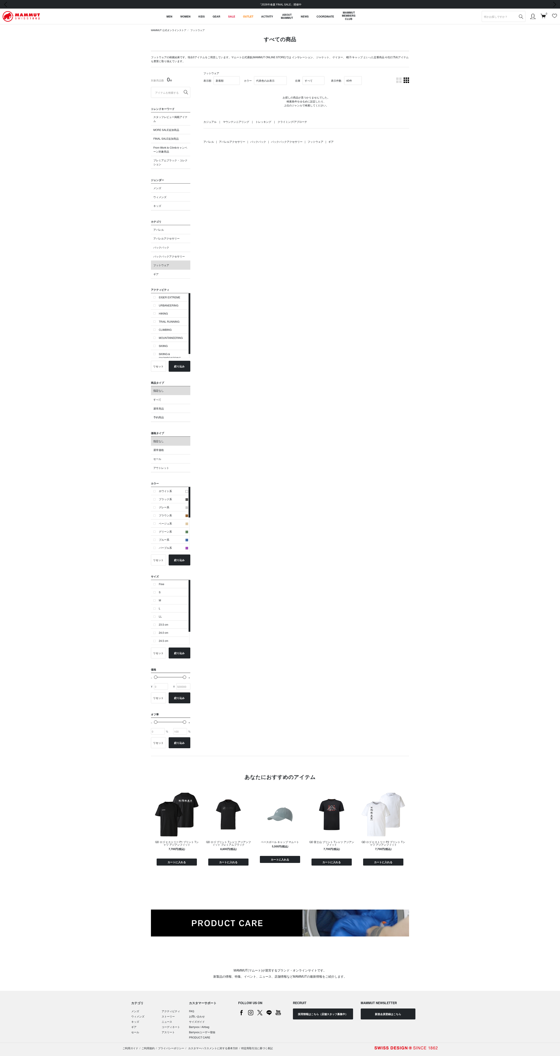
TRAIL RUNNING (169, 321)
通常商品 (158, 408)
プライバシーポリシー (171, 1048)
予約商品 (158, 417)
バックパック (161, 247)
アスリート (168, 1032)
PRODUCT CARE (199, 1037)
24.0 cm (163, 632)
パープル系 (165, 547)
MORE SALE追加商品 (166, 130)
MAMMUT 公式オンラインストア (168, 30)
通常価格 (158, 450)
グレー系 (164, 507)
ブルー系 (164, 539)
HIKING (163, 313)
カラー (248, 80)
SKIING (163, 346)
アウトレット (161, 468)
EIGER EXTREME (169, 297)
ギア (156, 274)
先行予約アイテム (398, 57)
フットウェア (197, 30)
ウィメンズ (159, 197)
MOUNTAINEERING (171, 338)
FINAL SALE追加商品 (166, 138)
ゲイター (337, 57)
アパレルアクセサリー (166, 238)
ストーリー (168, 1016)
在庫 (297, 80)
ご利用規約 (148, 1048)
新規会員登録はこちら (388, 1014)
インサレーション (302, 57)
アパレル (158, 229)
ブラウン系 (165, 515)
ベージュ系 (165, 523)
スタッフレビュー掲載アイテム (170, 119)
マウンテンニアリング (236, 121)
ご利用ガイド (130, 1048)
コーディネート (171, 1027)
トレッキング (263, 121)
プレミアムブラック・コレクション (170, 162)
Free (161, 584)
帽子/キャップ (354, 57)
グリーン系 (165, 531)
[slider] (155, 677)
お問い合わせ (197, 1016)
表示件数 (336, 80)
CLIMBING (165, 329)
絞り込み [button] (179, 366)
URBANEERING (168, 305)
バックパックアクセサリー (169, 256)
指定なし (158, 390)
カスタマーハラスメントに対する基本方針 (212, 1048)
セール (157, 459)
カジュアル (210, 121)
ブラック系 (165, 499)
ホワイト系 (165, 491)
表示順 (207, 80)
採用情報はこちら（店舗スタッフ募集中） (323, 1014)
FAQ (191, 1011)
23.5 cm (163, 624)
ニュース (167, 1021)
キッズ (157, 206)
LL (160, 616)
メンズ (157, 188)
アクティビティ (171, 1011)
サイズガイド (197, 1021)
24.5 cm (163, 640)
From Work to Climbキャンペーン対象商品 (170, 149)
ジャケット (322, 57)
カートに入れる (177, 862)
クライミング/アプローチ (292, 121)
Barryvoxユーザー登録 (202, 1032)
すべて (157, 399)
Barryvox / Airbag (199, 1027)
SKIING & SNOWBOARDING (170, 356)
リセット (158, 366)
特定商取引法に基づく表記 (257, 1048)
